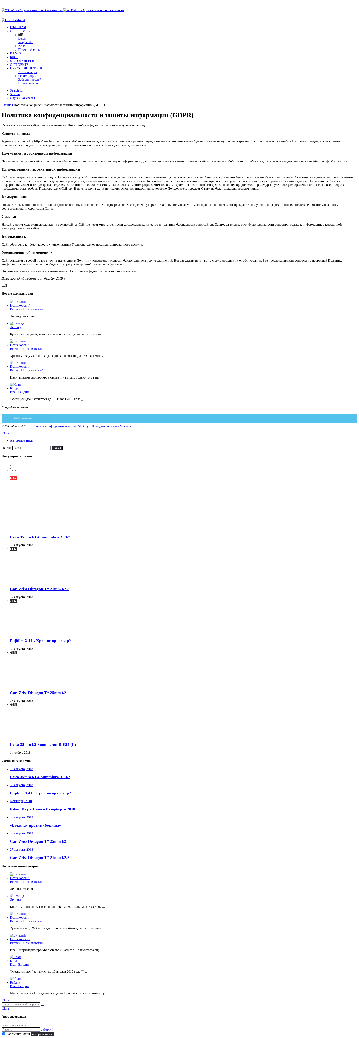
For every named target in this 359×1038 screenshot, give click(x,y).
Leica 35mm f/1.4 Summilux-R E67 (40, 537)
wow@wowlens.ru (115, 264)
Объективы (20, 31)
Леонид (15, 327)
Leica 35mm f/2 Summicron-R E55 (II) (43, 744)
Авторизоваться (42, 1034)
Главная (18, 27)
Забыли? (47, 1029)
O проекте (19, 64)
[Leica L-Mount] (13, 20)
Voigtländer (25, 42)
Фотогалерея (22, 61)
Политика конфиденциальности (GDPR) (59, 426)
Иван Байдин (19, 392)
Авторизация (27, 72)
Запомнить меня (18, 1034)
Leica (22, 38)
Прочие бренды (29, 49)
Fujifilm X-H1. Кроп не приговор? (40, 640)
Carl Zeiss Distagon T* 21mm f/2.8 (39, 589)
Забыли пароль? (29, 79)
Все (20, 34)
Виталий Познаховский (27, 309)
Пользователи (28, 83)
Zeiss (21, 46)
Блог (14, 57)
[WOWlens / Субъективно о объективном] (63, 10)
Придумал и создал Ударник (112, 426)
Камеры (17, 53)
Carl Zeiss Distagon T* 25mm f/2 (38, 692)
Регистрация (27, 76)
